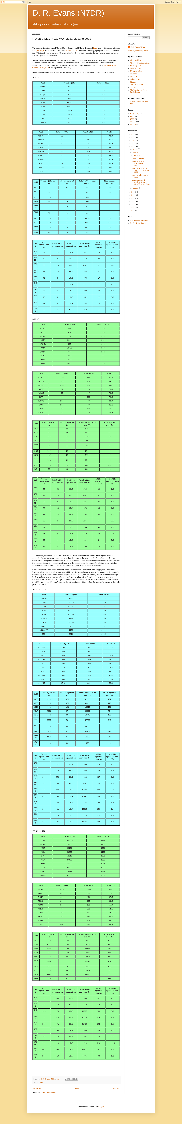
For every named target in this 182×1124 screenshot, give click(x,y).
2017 (133, 204)
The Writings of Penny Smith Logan (138, 91)
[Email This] (66, 1079)
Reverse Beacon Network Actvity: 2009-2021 (139, 163)
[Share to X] (71, 1079)
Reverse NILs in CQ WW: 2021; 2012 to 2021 (140, 170)
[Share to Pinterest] (76, 1079)
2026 (133, 134)
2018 (133, 201)
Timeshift (134, 87)
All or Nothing (135, 60)
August (135, 149)
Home (76, 1089)
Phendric (133, 76)
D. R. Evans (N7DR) (68, 12)
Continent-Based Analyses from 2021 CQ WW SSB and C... (140, 182)
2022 (133, 147)
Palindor (133, 74)
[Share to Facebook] (73, 1079)
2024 (133, 140)
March (135, 152)
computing (134, 114)
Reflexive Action (136, 79)
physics (133, 119)
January (136, 188)
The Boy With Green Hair (140, 63)
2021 (133, 192)
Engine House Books (138, 223)
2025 (133, 137)
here (95, 48)
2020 (133, 195)
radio (41, 1082)
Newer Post (37, 1089)
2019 (133, 198)
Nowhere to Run (136, 71)
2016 (133, 208)
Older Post (116, 1089)
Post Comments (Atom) (51, 1093)
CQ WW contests (71, 51)
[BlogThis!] (68, 1079)
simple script (39, 51)
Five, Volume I (135, 68)
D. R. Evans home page (138, 220)
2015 (133, 211)
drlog (132, 116)
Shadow (133, 82)
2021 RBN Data (138, 158)
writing (133, 124)
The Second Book (136, 85)
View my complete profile (138, 51)
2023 (133, 143)
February (136, 155)
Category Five (135, 66)
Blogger (101, 1107)
